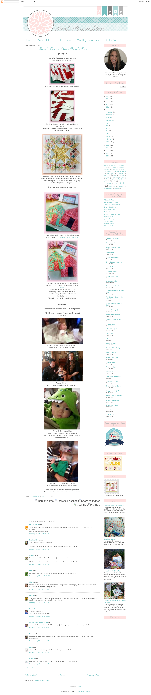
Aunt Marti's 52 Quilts (111, 202)
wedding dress (108, 188)
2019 (108, 96)
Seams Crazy (108, 221)
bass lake (113, 165)
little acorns (110, 333)
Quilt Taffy (109, 372)
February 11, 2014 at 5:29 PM (39, 549)
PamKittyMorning (112, 357)
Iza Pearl (62, 287)
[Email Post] (51, 496)
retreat (109, 183)
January (108, 142)
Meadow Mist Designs (114, 348)
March (108, 136)
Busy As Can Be (111, 267)
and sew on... (110, 252)
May (107, 131)
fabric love (115, 169)
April (107, 133)
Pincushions (115, 177)
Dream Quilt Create (110, 207)
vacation (121, 186)
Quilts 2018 (111, 40)
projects (124, 177)
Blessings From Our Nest (112, 205)
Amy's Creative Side (113, 247)
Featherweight (107, 171)
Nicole (31, 595)
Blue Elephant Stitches (114, 262)
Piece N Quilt (110, 362)
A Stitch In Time (109, 200)
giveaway (107, 175)
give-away (120, 173)
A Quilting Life (111, 243)
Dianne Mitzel (34, 524)
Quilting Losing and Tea (111, 219)
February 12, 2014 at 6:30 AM (39, 589)
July (107, 125)
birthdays (121, 165)
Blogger (79, 686)
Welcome (116, 188)
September (109, 120)
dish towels (121, 167)
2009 (108, 156)
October (108, 117)
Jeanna (31, 555)
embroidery (107, 169)
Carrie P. (32, 609)
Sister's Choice (109, 223)
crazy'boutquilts (111, 281)
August (108, 123)
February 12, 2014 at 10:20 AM (39, 616)
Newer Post (93, 675)
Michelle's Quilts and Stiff (112, 214)
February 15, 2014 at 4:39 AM (39, 664)
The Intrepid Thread (113, 400)
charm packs (113, 167)
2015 (108, 107)
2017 (108, 101)
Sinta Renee (36, 496)
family (122, 169)
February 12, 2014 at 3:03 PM (39, 641)
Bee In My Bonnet (112, 257)
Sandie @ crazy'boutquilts (38, 622)
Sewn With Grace (112, 381)
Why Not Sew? (111, 414)
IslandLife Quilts (112, 329)
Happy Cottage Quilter (114, 310)
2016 (108, 104)
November (109, 115)
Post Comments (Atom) (41, 680)
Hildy (31, 570)
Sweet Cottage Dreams (114, 395)
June (107, 128)
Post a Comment (32, 668)
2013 (108, 145)
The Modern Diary (112, 405)
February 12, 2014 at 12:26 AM (39, 576)
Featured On (63, 40)
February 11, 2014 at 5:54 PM (39, 564)
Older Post (30, 675)
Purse (107, 179)
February (109, 139)
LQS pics (121, 175)
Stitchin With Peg (109, 226)
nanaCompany (111, 352)
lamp (115, 175)
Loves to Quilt (111, 343)
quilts (114, 181)
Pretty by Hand (111, 367)
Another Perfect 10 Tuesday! (114, 505)
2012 (108, 148)
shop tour (112, 186)
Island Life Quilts (109, 209)
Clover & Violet (111, 271)
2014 (108, 109)
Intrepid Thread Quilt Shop (69, 237)
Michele (32, 658)
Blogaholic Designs (84, 691)
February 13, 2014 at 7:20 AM (39, 652)
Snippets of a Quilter (113, 391)
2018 (108, 99)
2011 (108, 150)
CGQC (106, 167)
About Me (44, 40)
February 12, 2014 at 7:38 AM (39, 602)
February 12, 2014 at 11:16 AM (39, 627)
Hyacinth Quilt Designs (114, 319)
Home (28, 40)
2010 (108, 153)
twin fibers (110, 410)
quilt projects (120, 179)
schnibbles (120, 183)
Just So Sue (108, 212)
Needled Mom (34, 540)
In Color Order (111, 324)
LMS (107, 338)
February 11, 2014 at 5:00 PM (39, 534)
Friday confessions (120, 171)
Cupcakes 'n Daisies (113, 286)
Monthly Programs (88, 40)
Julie (31, 647)
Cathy (31, 634)
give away (110, 173)
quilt (113, 179)
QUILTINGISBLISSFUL (113, 376)
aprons (106, 165)
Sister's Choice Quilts (113, 386)
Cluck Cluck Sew (112, 276)
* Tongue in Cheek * (113, 238)
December (109, 112)
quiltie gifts (107, 181)
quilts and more (122, 180)
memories (106, 177)
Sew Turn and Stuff (110, 539)
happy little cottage (113, 314)
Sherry (31, 582)
